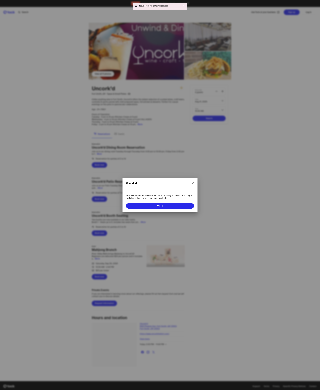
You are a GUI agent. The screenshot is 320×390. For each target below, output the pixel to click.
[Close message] (183, 6)
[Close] (193, 183)
